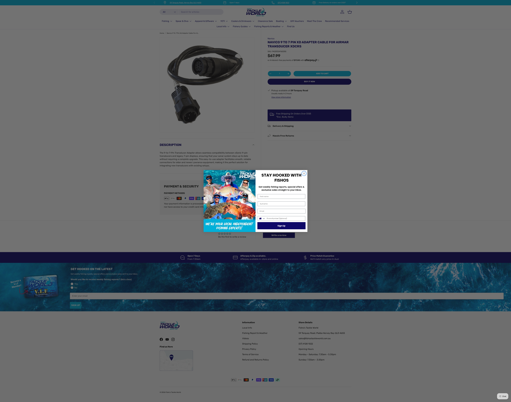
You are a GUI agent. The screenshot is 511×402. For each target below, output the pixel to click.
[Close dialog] (304, 173)
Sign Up (281, 225)
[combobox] (261, 218)
